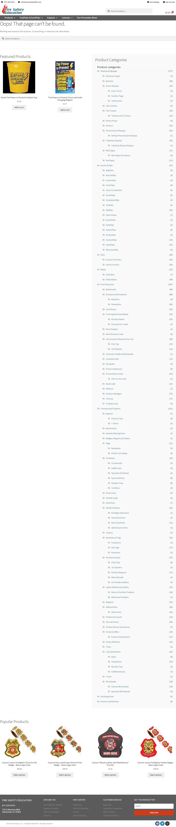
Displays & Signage (108, 71)
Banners (109, 81)
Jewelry (109, 532)
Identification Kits (119, 527)
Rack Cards (110, 383)
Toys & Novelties (113, 651)
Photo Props (111, 120)
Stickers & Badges (113, 393)
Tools (108, 646)
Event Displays (112, 86)
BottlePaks (111, 175)
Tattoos (109, 398)
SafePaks (110, 225)
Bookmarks (111, 289)
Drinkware (110, 458)
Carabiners (116, 542)
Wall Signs (110, 150)
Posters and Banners (109, 701)
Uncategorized (107, 696)
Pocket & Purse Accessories (118, 627)
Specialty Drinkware (120, 473)
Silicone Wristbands (120, 686)
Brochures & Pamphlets (116, 294)
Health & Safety (113, 508)
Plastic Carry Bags (119, 453)
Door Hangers (112, 329)
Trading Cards (112, 403)
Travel (108, 676)
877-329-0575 (8, 805)
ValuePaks (110, 244)
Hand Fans (110, 503)
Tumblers (115, 488)
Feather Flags (117, 96)
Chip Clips (115, 562)
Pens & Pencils (112, 622)
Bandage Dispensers (120, 513)
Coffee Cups (116, 468)
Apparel (109, 413)
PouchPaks (111, 220)
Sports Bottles (117, 478)
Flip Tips (115, 344)
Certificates (111, 309)
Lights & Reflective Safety (117, 587)
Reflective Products (120, 597)
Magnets (110, 602)
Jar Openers (116, 567)
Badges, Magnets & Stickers (118, 438)
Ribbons (109, 388)
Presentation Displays (115, 130)
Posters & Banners (114, 369)
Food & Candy (112, 498)
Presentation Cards (114, 373)
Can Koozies (116, 463)
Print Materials (107, 284)
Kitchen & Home (113, 557)
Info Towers (111, 110)
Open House (111, 215)
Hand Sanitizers (118, 517)
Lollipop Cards (112, 359)
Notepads (110, 364)
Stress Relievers (113, 642)
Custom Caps (117, 418)
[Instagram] (167, 823)
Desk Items (116, 612)
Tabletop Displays (114, 140)
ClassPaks (110, 185)
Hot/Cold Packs (118, 522)
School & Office (112, 632)
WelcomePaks (112, 249)
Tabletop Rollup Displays (122, 145)
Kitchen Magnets (118, 572)
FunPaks (109, 205)
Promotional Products (110, 408)
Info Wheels (116, 349)
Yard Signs (110, 160)
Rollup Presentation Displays (124, 135)
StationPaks (111, 240)
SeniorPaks (111, 235)
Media (103, 269)
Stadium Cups (117, 483)
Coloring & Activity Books (117, 314)
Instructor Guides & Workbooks (119, 354)
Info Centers (111, 106)
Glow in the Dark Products (122, 592)
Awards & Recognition (115, 433)
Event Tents (116, 91)
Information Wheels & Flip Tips (119, 339)
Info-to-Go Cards (118, 378)
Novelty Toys (117, 666)
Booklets (115, 299)
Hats (102, 254)
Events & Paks (106, 165)
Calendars (110, 274)
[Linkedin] (162, 823)
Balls (113, 656)
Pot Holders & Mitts (120, 582)
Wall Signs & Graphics (120, 155)
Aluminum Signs (113, 76)
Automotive (111, 428)
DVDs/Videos (111, 279)
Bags (108, 443)
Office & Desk (111, 607)
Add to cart (19, 107)
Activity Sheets (117, 319)
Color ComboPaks (114, 190)
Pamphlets (116, 304)
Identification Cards (114, 334)
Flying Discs (116, 661)
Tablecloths (116, 101)
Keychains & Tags (113, 537)
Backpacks (116, 448)
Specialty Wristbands (120, 691)
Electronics (111, 493)
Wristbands (111, 681)
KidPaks (109, 210)
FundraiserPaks (112, 200)
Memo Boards (117, 577)
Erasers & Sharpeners (120, 637)
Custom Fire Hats (113, 259)
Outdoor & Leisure (114, 617)
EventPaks (110, 195)
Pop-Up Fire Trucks (119, 324)
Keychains (115, 552)
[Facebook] (157, 823)
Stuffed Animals (118, 671)
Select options (19, 775)
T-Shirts (115, 423)
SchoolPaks (111, 230)
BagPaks (110, 170)
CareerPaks (111, 180)
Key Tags (115, 547)
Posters (109, 125)
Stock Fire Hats (112, 264)
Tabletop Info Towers (121, 115)
